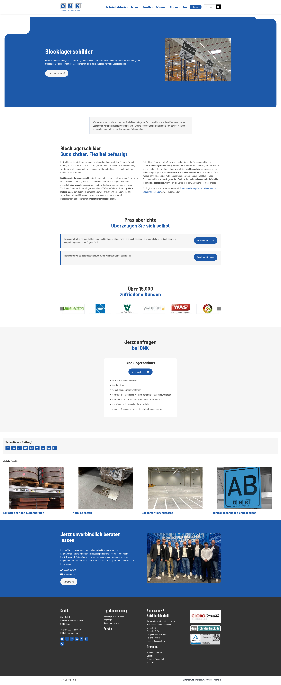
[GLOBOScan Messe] (205, 611)
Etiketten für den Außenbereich (23, 513)
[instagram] (72, 639)
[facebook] (67, 639)
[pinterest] (81, 639)
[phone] (62, 644)
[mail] (86, 639)
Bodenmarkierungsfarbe (191, 188)
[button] (62, 308)
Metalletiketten (82, 513)
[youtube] (62, 639)
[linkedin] (77, 639)
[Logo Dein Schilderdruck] (205, 626)
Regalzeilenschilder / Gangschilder (233, 513)
